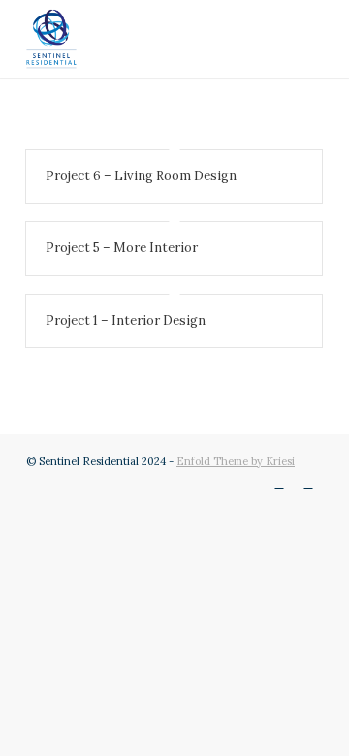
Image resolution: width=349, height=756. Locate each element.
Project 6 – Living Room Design (141, 176)
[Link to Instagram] (279, 483)
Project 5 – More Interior (122, 247)
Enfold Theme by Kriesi (235, 461)
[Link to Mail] (308, 483)
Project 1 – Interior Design (126, 320)
